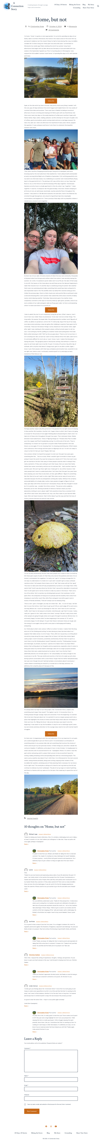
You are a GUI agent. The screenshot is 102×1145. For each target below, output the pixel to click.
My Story (91, 4)
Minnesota (73, 26)
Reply (26, 844)
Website (26, 1095)
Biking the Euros (74, 4)
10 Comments (53, 30)
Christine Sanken (34, 955)
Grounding (76, 8)
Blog (84, 4)
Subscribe (51, 101)
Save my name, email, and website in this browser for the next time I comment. (49, 1104)
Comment (27, 1048)
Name (26, 1076)
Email (26, 1085)
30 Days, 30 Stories (60, 4)
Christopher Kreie (37, 26)
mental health (32, 818)
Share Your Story (88, 8)
